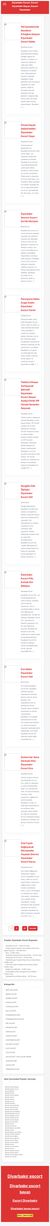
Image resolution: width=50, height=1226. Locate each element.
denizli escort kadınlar (12, 1111)
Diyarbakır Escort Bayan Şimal (16, 976)
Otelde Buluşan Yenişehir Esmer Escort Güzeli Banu (23, 960)
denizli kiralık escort (12, 1118)
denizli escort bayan (12, 1087)
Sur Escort (10, 1065)
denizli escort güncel (12, 1138)
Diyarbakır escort (25, 1176)
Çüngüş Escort (26, 315)
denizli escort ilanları (12, 1105)
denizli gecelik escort (12, 1113)
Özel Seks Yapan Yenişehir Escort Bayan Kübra (22, 964)
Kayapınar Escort (13, 1040)
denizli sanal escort (11, 1107)
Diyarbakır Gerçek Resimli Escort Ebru (18, 955)
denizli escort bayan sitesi (14, 1154)
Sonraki (33, 928)
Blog (7, 953)
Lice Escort (10, 1052)
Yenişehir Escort (13, 1069)
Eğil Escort (10, 1023)
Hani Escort (11, 1032)
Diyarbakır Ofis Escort (15, 1019)
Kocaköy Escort (12, 1044)
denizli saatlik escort (12, 1115)
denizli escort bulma (12, 1142)
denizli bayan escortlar (12, 1128)
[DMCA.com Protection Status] (25, 1217)
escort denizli (9, 1091)
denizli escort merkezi (12, 1134)
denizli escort (9, 1093)
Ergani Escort (11, 1027)
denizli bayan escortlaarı (13, 1132)
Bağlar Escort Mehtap (13, 969)
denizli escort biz (11, 1157)
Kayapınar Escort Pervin (14, 957)
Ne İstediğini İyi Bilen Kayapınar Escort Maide (21, 972)
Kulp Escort (11, 1048)
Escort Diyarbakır (25, 1200)
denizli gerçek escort (12, 1150)
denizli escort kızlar (11, 1109)
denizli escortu (10, 1103)
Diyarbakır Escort (27, 47)
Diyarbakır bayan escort (25, 1208)
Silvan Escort (11, 1061)
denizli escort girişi (11, 1136)
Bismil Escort (25, 227)
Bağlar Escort (12, 990)
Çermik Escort (12, 998)
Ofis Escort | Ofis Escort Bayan (18, 1057)
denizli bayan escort (12, 1089)
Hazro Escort (11, 1036)
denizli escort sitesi (11, 1122)
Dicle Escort (25, 502)
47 (25, 928)
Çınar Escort (11, 1002)
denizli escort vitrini (11, 1152)
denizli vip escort (11, 1126)
